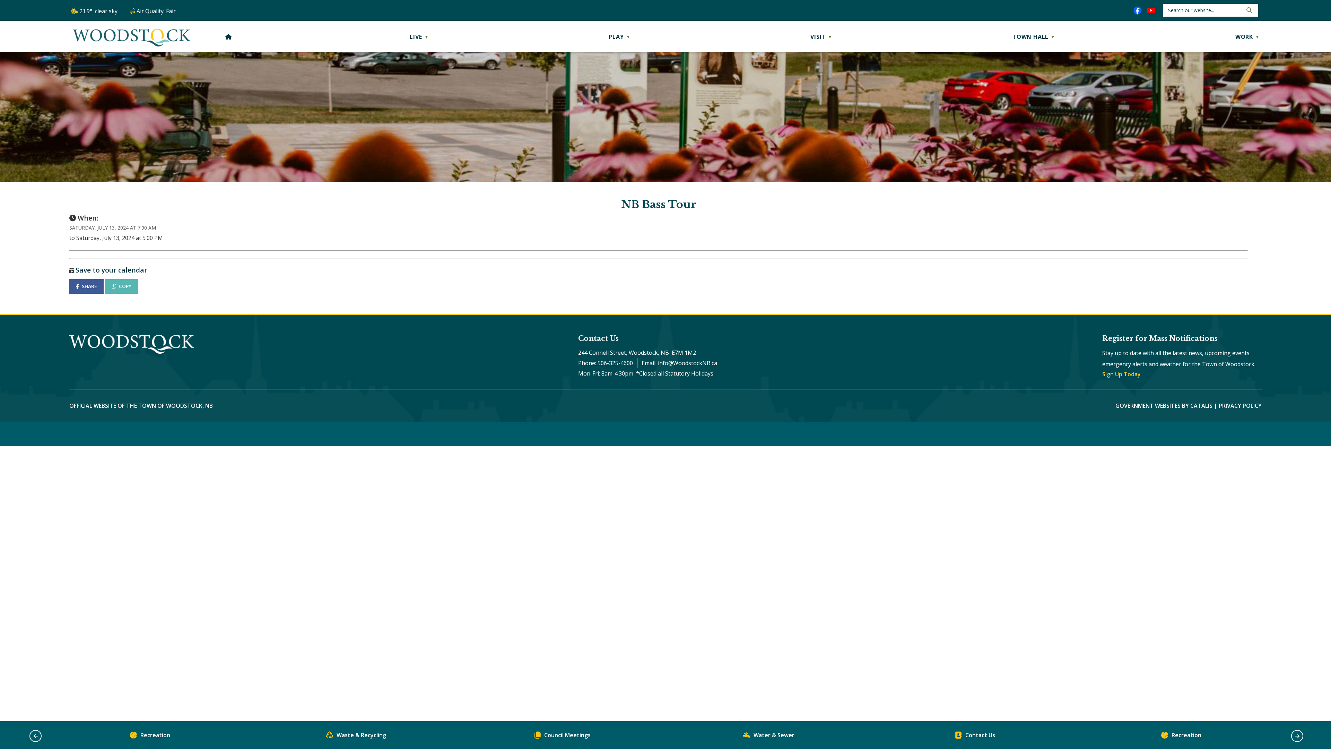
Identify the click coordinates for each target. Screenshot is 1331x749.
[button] (1248, 10)
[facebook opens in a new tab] (1137, 10)
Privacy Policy (1240, 406)
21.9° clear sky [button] (98, 11)
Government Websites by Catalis (1163, 406)
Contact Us (980, 735)
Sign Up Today (1121, 374)
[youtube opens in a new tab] (1151, 10)
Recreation (155, 735)
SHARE (89, 286)
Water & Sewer (774, 735)
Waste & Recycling (361, 735)
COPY (125, 286)
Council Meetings (567, 735)
